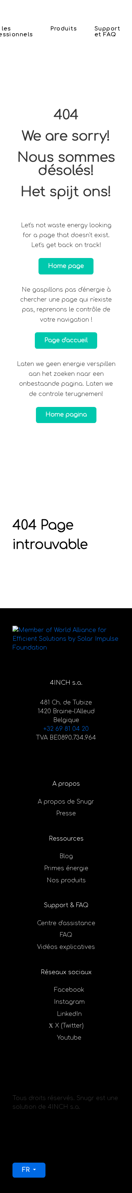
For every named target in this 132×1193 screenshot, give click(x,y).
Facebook (69, 990)
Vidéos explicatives (66, 947)
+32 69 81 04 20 (66, 729)
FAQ (66, 935)
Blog (66, 856)
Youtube (69, 1038)
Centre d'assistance (66, 923)
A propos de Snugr (66, 802)
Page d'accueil (66, 340)
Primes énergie (66, 868)
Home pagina (66, 414)
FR (27, 1170)
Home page (66, 266)
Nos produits (66, 880)
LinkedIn (69, 1014)
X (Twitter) (69, 1025)
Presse (66, 813)
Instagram (69, 1002)
